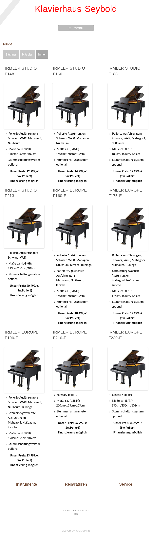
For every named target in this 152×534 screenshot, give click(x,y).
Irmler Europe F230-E (125, 335)
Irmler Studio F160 (69, 71)
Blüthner (11, 54)
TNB (76, 514)
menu (78, 28)
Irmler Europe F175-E (125, 193)
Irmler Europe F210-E (70, 335)
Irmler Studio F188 (124, 71)
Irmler (42, 54)
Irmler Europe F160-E (70, 193)
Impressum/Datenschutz (76, 510)
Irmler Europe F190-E (22, 335)
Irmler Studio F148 (21, 71)
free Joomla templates (76, 531)
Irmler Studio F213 (21, 193)
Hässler (27, 54)
